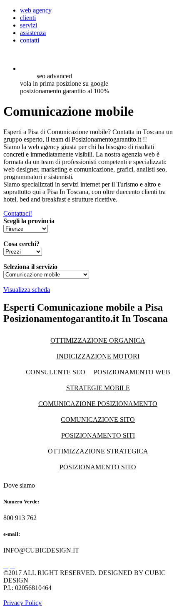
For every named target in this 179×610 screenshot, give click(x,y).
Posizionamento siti (98, 435)
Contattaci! (17, 213)
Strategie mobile (98, 387)
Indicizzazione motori (98, 356)
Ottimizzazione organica (97, 340)
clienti (28, 17)
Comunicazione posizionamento (97, 403)
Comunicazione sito (98, 419)
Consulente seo (55, 372)
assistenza (33, 32)
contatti (29, 40)
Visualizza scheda (26, 289)
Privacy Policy (22, 602)
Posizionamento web (132, 372)
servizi (28, 25)
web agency (36, 10)
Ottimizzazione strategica (98, 451)
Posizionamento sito (98, 467)
